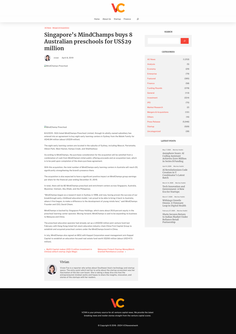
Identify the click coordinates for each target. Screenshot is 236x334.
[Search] (185, 41)
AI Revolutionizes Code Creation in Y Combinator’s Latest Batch (174, 174)
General (151, 93)
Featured (151, 78)
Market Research (155, 107)
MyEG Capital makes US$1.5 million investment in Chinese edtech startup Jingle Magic (68, 250)
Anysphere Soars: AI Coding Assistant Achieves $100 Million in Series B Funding (174, 157)
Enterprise (152, 74)
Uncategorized (154, 131)
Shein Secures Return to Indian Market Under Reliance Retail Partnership (175, 218)
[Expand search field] (138, 19)
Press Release (153, 122)
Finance (151, 83)
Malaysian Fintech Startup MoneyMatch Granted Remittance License (116, 250)
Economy (151, 69)
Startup (150, 126)
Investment (152, 98)
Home (97, 19)
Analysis (151, 64)
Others (150, 117)
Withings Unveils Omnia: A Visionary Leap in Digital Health (174, 203)
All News (48, 28)
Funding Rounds (154, 88)
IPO (149, 102)
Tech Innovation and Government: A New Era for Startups (173, 189)
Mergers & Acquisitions (61, 28)
